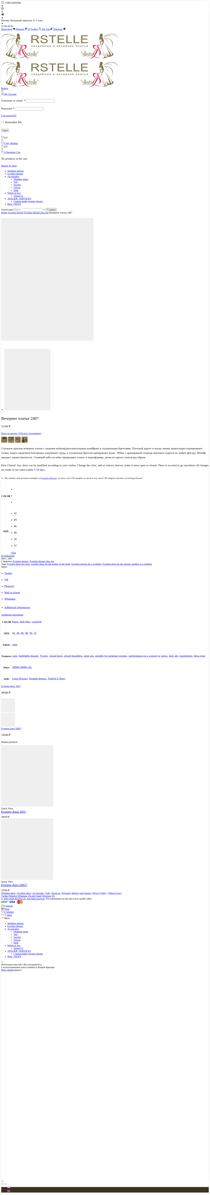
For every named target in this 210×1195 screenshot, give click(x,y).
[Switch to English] (8, 1191)
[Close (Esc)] (2, 1181)
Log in (5, 130)
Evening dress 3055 (10, 686)
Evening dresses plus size (36, 212)
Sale (48, 893)
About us (55, 893)
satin (14, 644)
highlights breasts (28, 655)
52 (35, 633)
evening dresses (48, 478)
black (15, 621)
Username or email (13, 100)
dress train (199, 655)
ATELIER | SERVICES (19, 198)
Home (4, 212)
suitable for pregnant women (111, 655)
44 (17, 633)
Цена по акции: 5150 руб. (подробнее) (21, 433)
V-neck (44, 655)
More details (7, 970)
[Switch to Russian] (8, 1188)
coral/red (37, 621)
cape (14, 655)
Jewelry (17, 185)
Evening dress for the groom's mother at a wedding (127, 564)
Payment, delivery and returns (76, 893)
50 (30, 633)
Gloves (17, 187)
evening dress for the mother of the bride (50, 564)
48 (26, 633)
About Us (18, 196)
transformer (185, 655)
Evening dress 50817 (11, 728)
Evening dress (24, 893)
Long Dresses (19, 678)
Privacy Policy (100, 893)
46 (22, 633)
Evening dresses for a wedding (86, 564)
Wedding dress (8, 893)
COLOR (5, 496)
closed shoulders (73, 655)
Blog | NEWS (14, 204)
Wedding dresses (15, 171)
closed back (55, 655)
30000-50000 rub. (22, 667)
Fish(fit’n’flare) (56, 678)
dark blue (25, 621)
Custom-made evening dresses (28, 201)
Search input (7, 209)
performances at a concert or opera (148, 655)
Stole (16, 190)
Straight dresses (37, 678)
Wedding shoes (21, 179)
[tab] (17, 607)
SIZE (6, 531)
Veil (15, 182)
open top (88, 655)
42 (13, 633)
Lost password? (8, 115)
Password (7, 108)
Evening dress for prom (18, 564)
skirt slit (173, 655)
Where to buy (14, 193)
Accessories (13, 176)
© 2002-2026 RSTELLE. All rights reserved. (23, 898)
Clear (13, 553)
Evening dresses (15, 173)
